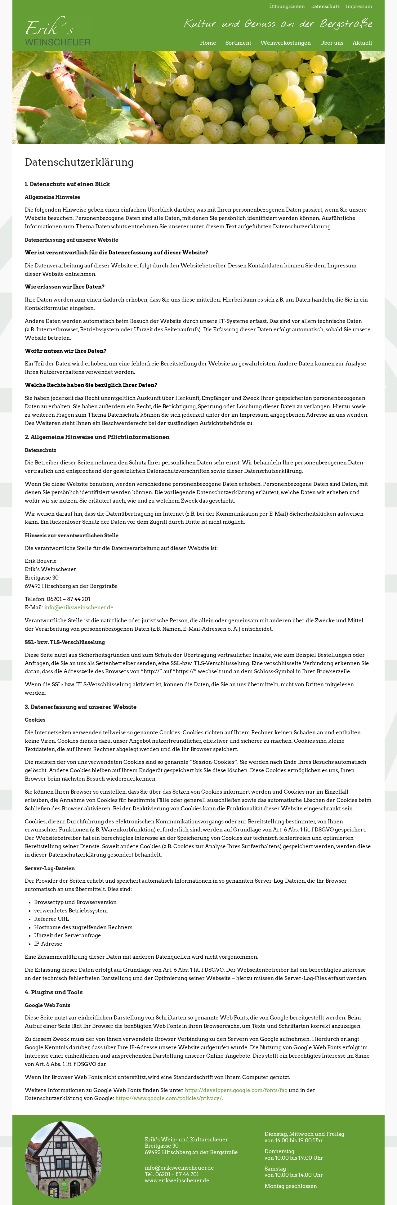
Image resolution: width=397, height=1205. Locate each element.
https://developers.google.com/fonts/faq (236, 1090)
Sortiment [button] (238, 43)
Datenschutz (325, 6)
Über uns (331, 43)
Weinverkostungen (286, 43)
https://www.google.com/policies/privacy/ (168, 1098)
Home (208, 43)
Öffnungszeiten (287, 6)
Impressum (359, 6)
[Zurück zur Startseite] (58, 30)
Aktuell (362, 43)
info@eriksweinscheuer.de (79, 607)
